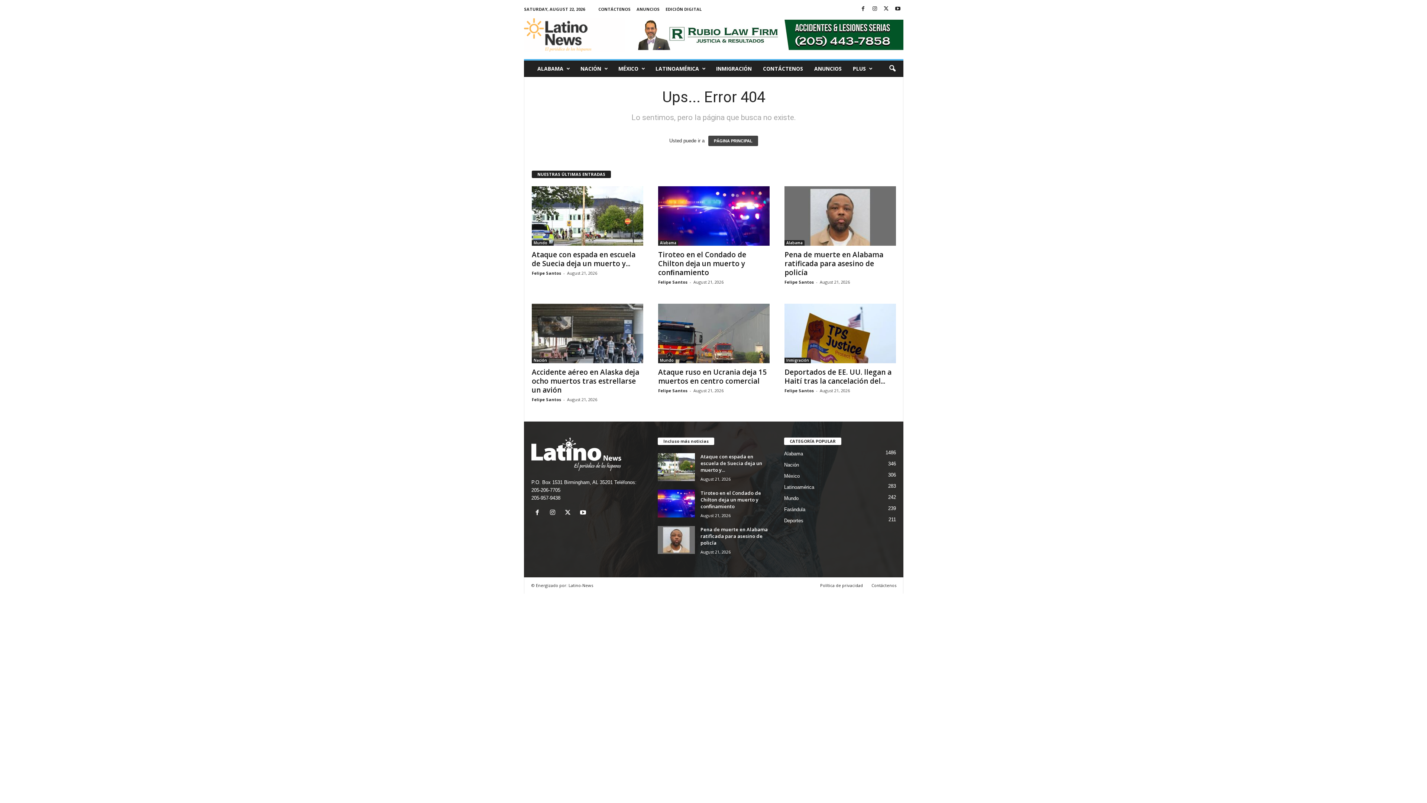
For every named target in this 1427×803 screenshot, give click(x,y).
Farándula (794, 509)
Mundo (540, 242)
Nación (590, 68)
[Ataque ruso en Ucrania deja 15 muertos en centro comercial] (714, 333)
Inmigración (734, 68)
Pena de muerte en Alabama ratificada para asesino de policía (833, 263)
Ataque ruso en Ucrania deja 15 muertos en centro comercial (712, 376)
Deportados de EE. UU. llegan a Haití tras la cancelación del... (838, 376)
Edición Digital (684, 9)
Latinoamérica (677, 68)
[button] (892, 69)
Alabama (550, 68)
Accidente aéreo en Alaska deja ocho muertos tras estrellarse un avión (585, 381)
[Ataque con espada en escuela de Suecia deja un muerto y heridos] (587, 216)
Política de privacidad (841, 585)
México (628, 68)
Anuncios (648, 9)
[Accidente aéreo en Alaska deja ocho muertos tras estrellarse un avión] (587, 333)
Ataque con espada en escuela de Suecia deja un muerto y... (583, 259)
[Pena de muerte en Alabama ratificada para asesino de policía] (840, 216)
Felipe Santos (546, 273)
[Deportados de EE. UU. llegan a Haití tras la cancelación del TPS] (840, 333)
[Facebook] (863, 9)
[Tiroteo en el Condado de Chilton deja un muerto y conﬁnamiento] (714, 216)
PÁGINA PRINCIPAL (733, 141)
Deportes (793, 520)
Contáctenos (614, 9)
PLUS (859, 68)
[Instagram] (874, 9)
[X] (886, 9)
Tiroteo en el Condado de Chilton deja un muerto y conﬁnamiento (702, 263)
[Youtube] (897, 9)
